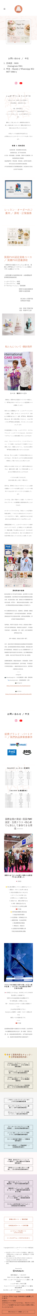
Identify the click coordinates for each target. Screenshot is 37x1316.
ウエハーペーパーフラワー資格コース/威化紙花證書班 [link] (18, 1286)
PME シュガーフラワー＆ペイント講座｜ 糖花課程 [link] (18, 1280)
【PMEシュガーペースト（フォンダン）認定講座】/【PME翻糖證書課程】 (18, 1079)
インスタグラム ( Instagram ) (18, 1238)
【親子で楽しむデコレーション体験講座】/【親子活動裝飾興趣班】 (18, 1182)
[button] (5, 9)
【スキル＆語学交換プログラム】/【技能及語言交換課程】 (18, 1205)
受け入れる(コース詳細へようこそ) (18, 1311)
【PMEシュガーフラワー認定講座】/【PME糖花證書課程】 (18, 1072)
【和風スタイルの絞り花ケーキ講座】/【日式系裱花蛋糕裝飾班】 (19, 1168)
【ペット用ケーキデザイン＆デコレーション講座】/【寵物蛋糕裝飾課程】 (18, 1197)
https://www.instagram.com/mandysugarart (18, 685)
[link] (18, 9)
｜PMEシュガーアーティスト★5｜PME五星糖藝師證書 (18, 1100)
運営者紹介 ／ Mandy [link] (18, 1275)
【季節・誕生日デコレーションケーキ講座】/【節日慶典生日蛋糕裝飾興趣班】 (18, 1161)
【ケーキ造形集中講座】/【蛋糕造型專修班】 (18, 1140)
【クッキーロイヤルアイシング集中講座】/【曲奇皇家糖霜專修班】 (18, 1127)
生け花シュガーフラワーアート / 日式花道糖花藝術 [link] (18, 1290)
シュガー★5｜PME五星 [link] (18, 1283)
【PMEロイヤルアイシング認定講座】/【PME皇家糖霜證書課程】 (18, 1086)
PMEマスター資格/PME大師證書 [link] (18, 1277)
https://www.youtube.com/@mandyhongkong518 (18, 694)
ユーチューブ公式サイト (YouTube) (18, 1231)
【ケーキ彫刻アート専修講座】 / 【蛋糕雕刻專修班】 (18, 1146)
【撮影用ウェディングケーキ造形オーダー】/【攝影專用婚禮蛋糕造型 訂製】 (18, 1190)
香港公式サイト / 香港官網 (18, 1219)
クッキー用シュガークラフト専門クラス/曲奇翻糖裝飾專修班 (19, 1133)
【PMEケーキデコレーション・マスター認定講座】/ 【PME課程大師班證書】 (18, 1064)
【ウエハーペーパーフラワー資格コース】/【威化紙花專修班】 (19, 1113)
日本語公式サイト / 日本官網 (18, 1225)
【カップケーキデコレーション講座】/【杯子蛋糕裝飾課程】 (19, 1106)
